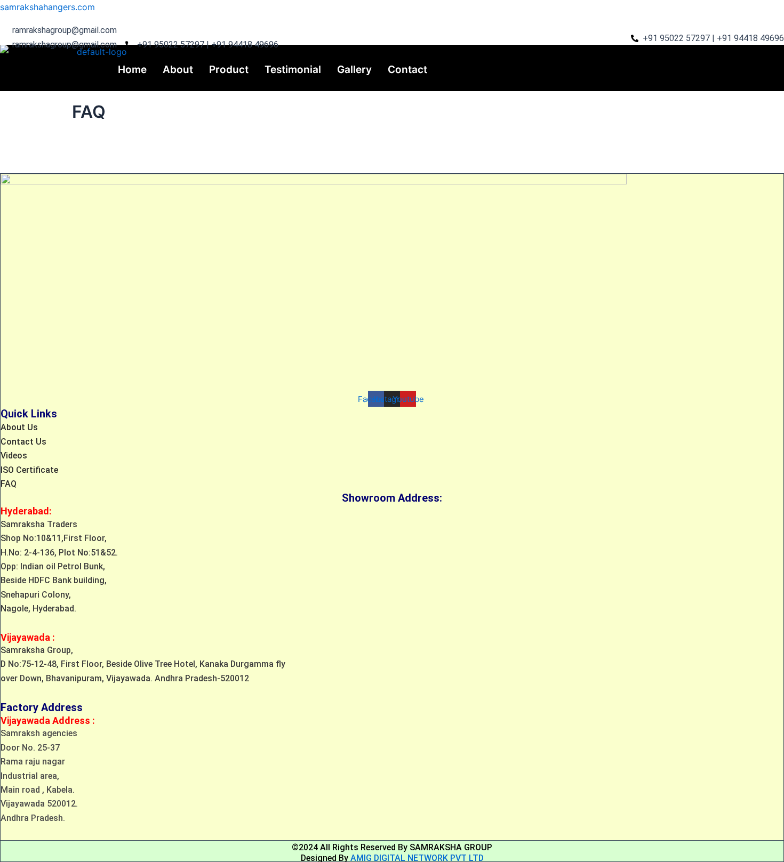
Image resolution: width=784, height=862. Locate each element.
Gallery (354, 69)
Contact (407, 69)
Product (229, 69)
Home (132, 69)
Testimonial (293, 69)
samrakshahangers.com (47, 7)
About (178, 69)
